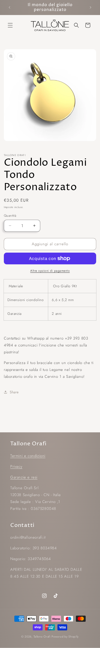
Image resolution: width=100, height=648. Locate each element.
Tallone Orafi (42, 636)
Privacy (16, 466)
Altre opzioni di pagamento (50, 270)
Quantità (10, 215)
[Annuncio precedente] (9, 7)
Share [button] (14, 392)
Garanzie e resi (23, 477)
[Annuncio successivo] (90, 7)
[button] (10, 25)
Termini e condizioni (27, 456)
